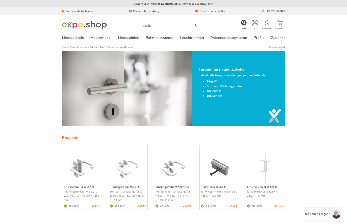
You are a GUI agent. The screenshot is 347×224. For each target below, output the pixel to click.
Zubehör (94, 47)
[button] (195, 25)
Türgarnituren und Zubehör (120, 47)
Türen (102, 47)
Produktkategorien (78, 47)
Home (64, 47)
